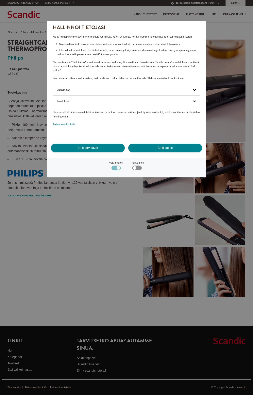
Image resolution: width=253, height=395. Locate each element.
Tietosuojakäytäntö (64, 124)
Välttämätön (116, 162)
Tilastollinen (137, 162)
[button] (126, 89)
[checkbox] (137, 168)
